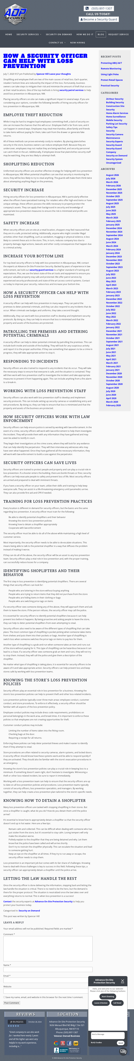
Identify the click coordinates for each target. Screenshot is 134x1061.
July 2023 (110, 274)
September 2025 (114, 199)
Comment (9, 934)
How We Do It (85, 34)
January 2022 (113, 327)
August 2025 (112, 203)
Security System (114, 159)
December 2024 (114, 228)
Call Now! (117, 1003)
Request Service (118, 34)
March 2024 (112, 246)
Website (7, 986)
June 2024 (111, 242)
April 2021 (111, 359)
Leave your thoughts (60, 74)
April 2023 (111, 284)
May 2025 (111, 214)
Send (121, 1043)
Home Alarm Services (117, 113)
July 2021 (110, 348)
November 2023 (114, 260)
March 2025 (112, 217)
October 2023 (113, 263)
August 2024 (112, 238)
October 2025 (113, 196)
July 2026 (110, 178)
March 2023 (112, 288)
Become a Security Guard (100, 19)
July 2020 (110, 391)
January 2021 (113, 370)
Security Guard (114, 145)
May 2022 (111, 316)
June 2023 (111, 277)
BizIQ (93, 1042)
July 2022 (110, 309)
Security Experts (114, 141)
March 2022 (112, 320)
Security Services (28, 34)
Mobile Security (114, 120)
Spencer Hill (42, 74)
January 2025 (113, 224)
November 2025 (114, 192)
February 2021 (113, 366)
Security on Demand (59, 34)
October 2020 (113, 380)
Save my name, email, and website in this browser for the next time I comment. (44, 997)
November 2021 (114, 334)
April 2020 (111, 398)
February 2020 (113, 405)
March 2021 (112, 362)
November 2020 (114, 377)
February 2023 (113, 292)
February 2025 (113, 221)
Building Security (115, 102)
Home (8, 34)
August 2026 (112, 175)
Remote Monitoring (111, 68)
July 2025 (110, 206)
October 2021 (113, 338)
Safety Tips (111, 127)
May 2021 (111, 355)
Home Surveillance (116, 116)
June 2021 (111, 352)
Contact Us (56, 42)
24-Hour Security (114, 98)
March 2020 (112, 401)
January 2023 (113, 295)
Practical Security (110, 85)
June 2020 (111, 394)
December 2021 (114, 331)
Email (6, 975)
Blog (101, 34)
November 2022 (114, 302)
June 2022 (111, 313)
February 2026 (113, 185)
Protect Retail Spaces (112, 80)
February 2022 (113, 323)
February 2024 (113, 249)
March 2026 (112, 182)
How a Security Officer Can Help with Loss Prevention (45, 61)
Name (7, 965)
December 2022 (114, 299)
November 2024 (114, 231)
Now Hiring (77, 42)
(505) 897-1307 (102, 8)
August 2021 (112, 345)
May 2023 (111, 281)
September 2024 (114, 235)
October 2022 (113, 306)
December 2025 (114, 189)
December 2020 (114, 373)
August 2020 (112, 387)
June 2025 (111, 210)
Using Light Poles (110, 74)
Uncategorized (113, 162)
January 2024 (113, 253)
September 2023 (114, 267)
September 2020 (114, 384)
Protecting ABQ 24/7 (111, 63)
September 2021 (114, 341)
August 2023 (112, 270)
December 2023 (114, 256)
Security (110, 130)
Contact (7, 901)
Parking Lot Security (116, 123)
